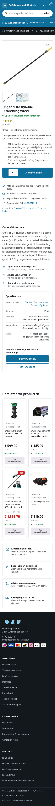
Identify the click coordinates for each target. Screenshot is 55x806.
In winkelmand (33, 172)
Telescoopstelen (9, 698)
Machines (6, 681)
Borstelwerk (7, 693)
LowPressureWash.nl (11, 769)
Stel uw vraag (27, 366)
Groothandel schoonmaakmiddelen (18, 780)
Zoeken (46, 13)
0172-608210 (30, 203)
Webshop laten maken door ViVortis (17, 800)
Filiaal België (7, 757)
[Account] (44, 5)
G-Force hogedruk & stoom (14, 763)
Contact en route (10, 739)
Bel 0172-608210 (27, 358)
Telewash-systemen (11, 670)
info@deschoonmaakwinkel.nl (15, 639)
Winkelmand (7, 728)
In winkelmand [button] (14, 460)
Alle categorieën (16, 22)
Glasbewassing (37, 22)
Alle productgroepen (11, 704)
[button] (47, 45)
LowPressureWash (10, 676)
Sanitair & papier (9, 687)
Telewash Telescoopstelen (25, 208)
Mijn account (8, 722)
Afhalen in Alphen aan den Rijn (19, 30)
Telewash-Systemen (40, 305)
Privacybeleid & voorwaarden (15, 734)
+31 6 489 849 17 (39, 586)
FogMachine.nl (8, 774)
